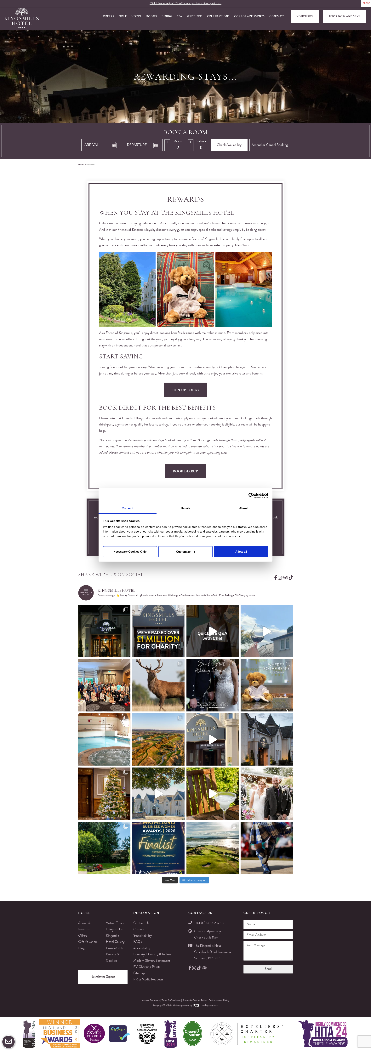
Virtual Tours (114, 923)
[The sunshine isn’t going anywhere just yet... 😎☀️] (158, 794)
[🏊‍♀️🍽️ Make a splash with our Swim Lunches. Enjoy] (104, 739)
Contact (276, 16)
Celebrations (218, 16)
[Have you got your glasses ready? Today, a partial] (267, 631)
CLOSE (366, 3)
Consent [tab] (127, 508)
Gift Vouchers (87, 942)
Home (81, 165)
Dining (167, 16)
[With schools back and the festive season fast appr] (104, 631)
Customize (183, 551)
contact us (125, 452)
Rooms (151, 16)
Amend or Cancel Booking (270, 145)
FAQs (137, 942)
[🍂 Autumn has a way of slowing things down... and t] (158, 685)
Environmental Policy (219, 1000)
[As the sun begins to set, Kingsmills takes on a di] (267, 739)
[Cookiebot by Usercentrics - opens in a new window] (251, 496)
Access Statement (151, 1000)
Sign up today (186, 390)
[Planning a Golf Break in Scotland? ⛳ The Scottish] (158, 739)
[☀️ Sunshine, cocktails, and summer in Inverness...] (212, 794)
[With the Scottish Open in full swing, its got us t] (212, 848)
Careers (138, 929)
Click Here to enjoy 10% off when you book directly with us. (185, 3)
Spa (179, 16)
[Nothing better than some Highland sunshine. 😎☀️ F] (104, 848)
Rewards (84, 929)
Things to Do (114, 929)
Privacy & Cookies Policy (195, 1000)
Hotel (136, 16)
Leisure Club (114, 948)
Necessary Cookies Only (129, 551)
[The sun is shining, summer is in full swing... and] (104, 794)
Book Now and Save (344, 16)
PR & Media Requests (148, 979)
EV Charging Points (146, 967)
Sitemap (139, 973)
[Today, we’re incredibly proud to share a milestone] (158, 631)
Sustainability (142, 936)
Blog (81, 948)
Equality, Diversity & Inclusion (153, 954)
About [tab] (243, 508)
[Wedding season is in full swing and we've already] (267, 794)
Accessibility (141, 948)
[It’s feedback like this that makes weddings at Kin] (212, 685)
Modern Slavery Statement (151, 961)
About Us (84, 923)
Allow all (241, 551)
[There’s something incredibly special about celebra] (104, 685)
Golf (123, 16)
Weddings (195, 16)
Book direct (185, 471)
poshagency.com (210, 1005)
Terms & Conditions (171, 1000)
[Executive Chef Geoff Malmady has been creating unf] (212, 631)
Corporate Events (249, 16)
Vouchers (305, 16)
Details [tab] (185, 508)
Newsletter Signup (103, 977)
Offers (108, 16)
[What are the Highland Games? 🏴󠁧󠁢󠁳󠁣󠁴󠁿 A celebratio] (267, 848)
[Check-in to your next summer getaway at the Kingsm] (212, 739)
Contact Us (141, 923)
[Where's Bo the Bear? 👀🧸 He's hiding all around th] (267, 685)
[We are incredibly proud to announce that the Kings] (158, 848)
